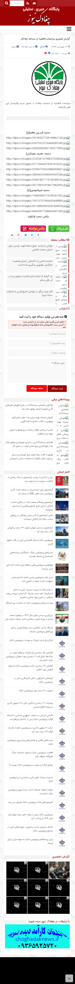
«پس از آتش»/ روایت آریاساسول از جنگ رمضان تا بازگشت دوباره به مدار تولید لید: (30, 479)
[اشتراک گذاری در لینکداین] (12, 235)
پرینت (65, 53)
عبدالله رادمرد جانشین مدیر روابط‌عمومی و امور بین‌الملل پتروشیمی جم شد (32, 629)
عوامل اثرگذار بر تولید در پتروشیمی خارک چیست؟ (31, 765)
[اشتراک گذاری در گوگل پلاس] (19, 235)
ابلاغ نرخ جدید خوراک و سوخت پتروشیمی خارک (31, 640)
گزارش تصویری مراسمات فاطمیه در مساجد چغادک (45, 39)
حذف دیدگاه (36, 388)
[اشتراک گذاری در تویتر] (32, 235)
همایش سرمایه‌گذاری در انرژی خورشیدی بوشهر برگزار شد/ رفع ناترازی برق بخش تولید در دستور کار (29, 444)
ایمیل (13, 47)
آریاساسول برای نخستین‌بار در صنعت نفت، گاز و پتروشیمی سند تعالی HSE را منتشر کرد (32, 492)
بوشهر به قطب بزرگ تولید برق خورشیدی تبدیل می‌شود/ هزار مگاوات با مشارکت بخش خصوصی (31, 456)
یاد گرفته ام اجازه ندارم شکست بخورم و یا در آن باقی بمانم (30, 278)
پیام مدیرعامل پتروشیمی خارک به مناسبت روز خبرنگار (29, 603)
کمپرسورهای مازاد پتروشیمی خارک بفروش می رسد (30, 802)
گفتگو (42, 47)
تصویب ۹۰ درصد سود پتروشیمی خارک (36, 691)
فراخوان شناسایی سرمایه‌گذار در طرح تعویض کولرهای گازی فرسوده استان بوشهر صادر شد (29, 407)
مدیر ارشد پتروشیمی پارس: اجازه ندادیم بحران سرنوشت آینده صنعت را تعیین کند (32, 579)
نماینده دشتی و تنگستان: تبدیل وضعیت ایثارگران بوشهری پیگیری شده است (32, 263)
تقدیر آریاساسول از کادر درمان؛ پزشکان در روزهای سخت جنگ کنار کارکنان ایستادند (31, 517)
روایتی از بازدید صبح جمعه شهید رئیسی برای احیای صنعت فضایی (30, 248)
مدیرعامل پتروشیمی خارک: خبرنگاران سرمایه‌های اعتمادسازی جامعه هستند (31, 554)
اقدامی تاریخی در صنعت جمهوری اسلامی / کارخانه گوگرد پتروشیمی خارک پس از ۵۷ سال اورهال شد (30, 717)
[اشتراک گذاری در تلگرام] (25, 235)
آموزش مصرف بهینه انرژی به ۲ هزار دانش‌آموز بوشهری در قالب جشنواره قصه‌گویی (32, 419)
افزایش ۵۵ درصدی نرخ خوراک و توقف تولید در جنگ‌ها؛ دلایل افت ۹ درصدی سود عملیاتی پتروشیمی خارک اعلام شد (29, 656)
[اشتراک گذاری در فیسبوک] (38, 235)
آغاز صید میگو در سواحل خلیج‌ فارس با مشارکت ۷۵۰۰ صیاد (29, 293)
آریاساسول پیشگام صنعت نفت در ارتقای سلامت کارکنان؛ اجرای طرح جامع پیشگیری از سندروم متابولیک (31, 506)
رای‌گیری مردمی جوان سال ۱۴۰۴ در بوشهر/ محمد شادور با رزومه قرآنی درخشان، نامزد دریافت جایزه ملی (29, 617)
